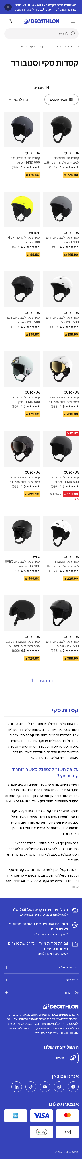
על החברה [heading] (68, 986)
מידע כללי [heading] (68, 974)
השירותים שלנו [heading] (65, 961)
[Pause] (8, 7)
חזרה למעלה (45, 680)
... (50, 46)
